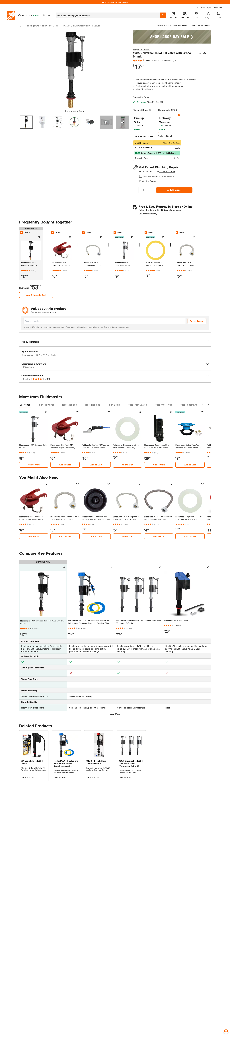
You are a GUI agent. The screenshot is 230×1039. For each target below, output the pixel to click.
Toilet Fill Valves (62, 25)
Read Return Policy (148, 213)
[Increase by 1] (151, 190)
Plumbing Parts (32, 25)
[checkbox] (140, 176)
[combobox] (108, 15)
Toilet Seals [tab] (114, 404)
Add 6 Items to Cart (36, 295)
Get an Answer (197, 321)
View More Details (144, 89)
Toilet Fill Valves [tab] (46, 404)
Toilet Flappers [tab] (69, 404)
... (20, 26)
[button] (115, 342)
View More (115, 713)
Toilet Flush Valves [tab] (137, 404)
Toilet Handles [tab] (92, 404)
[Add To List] (200, 53)
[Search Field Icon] (163, 15)
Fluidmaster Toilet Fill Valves (86, 25)
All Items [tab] (25, 404)
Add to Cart (176, 190)
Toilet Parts (47, 25)
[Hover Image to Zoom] (74, 70)
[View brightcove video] (106, 122)
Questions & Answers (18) (165, 60)
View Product (27, 777)
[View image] (26, 122)
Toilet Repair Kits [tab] (188, 404)
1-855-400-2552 (167, 171)
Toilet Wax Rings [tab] (163, 404)
